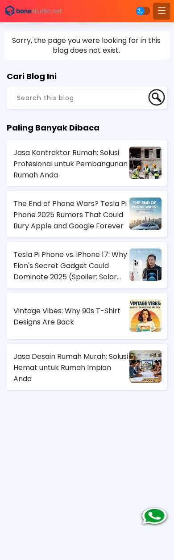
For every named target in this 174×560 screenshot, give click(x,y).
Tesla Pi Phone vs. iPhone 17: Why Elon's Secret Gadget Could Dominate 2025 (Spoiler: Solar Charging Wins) (70, 265)
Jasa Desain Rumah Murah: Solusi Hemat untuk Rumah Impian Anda (70, 367)
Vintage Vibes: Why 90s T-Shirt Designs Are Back (66, 316)
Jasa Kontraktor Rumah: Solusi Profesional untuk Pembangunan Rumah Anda (70, 163)
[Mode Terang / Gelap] (143, 11)
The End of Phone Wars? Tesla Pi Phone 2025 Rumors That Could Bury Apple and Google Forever (70, 214)
